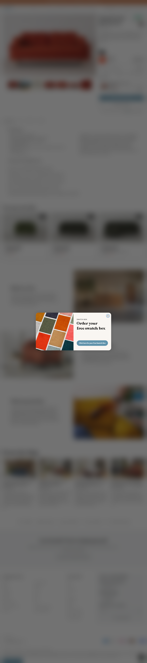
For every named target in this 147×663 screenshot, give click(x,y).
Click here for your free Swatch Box (92, 343)
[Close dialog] (108, 315)
